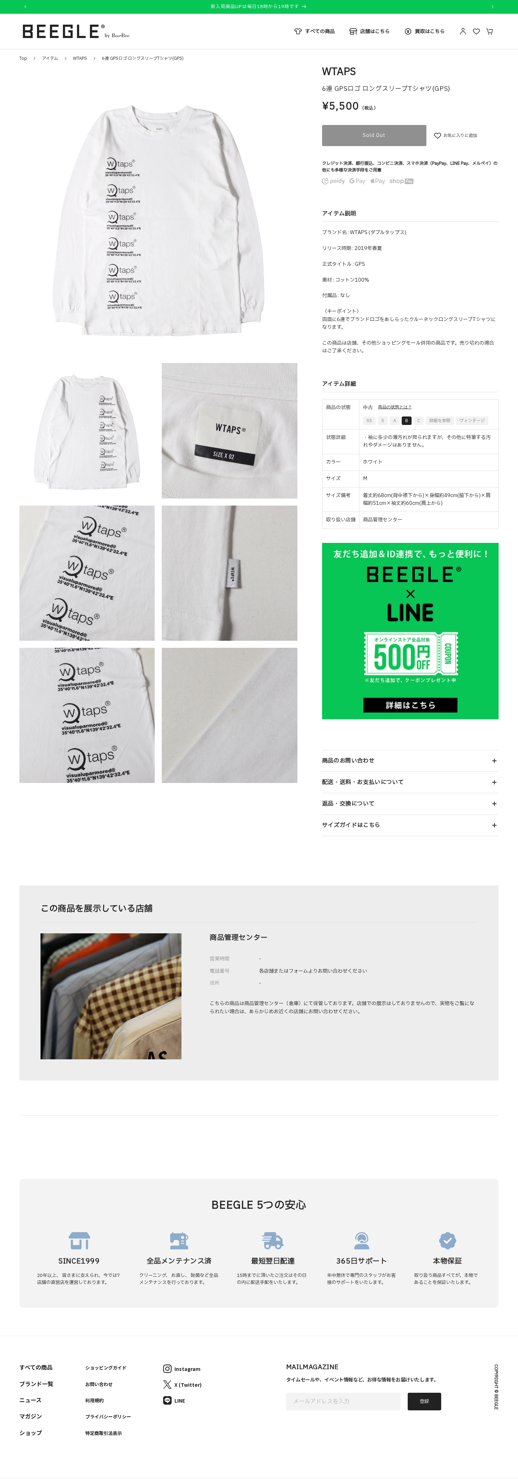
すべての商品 (36, 1367)
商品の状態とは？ (395, 407)
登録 (424, 1401)
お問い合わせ (99, 1384)
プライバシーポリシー (108, 1416)
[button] (410, 760)
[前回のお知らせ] (25, 6)
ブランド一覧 (36, 1383)
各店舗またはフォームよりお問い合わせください (313, 971)
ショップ (30, 1432)
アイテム (50, 58)
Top (23, 58)
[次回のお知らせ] (492, 6)
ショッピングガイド (106, 1367)
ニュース (30, 1400)
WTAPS (80, 58)
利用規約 (94, 1400)
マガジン (30, 1416)
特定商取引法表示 (103, 1433)
